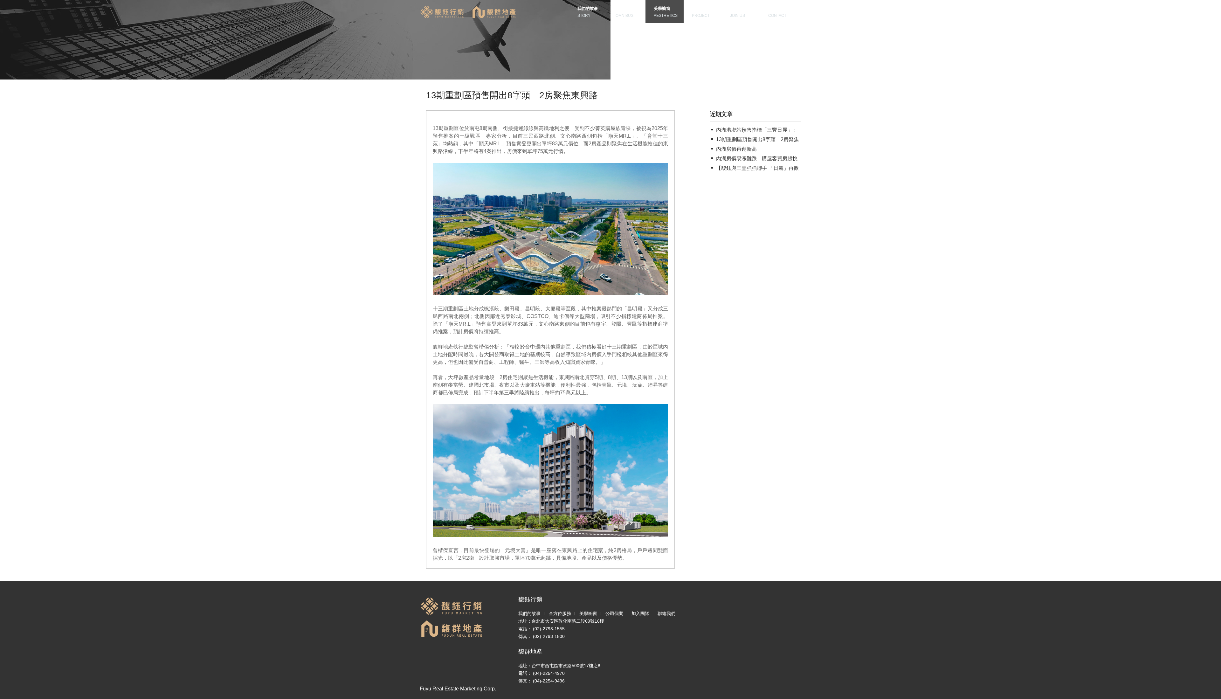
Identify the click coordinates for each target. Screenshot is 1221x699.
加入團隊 (640, 613)
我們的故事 (529, 613)
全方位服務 (560, 613)
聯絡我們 (666, 613)
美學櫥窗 (588, 613)
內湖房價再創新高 (736, 149)
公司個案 (614, 613)
